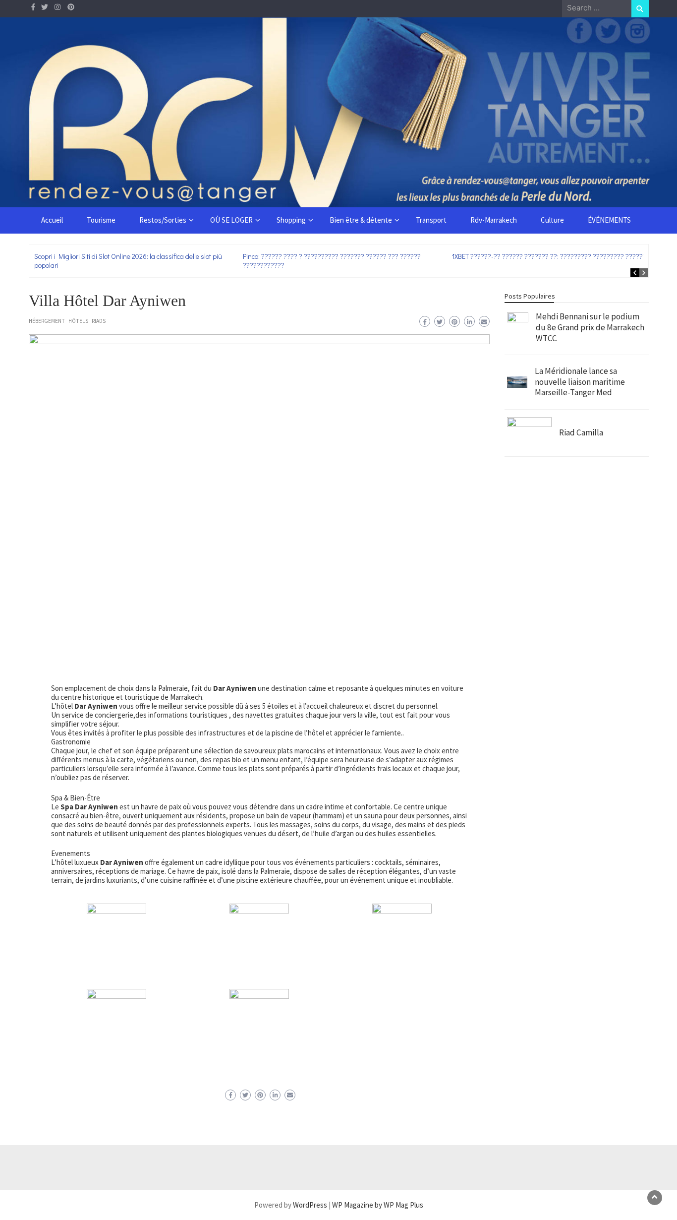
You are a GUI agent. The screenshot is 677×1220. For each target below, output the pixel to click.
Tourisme (101, 220)
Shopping (291, 220)
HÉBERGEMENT (47, 320)
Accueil (52, 220)
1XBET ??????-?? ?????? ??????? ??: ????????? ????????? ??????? (551, 256)
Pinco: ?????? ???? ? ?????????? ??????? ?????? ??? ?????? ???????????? (332, 260)
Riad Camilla (581, 432)
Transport (431, 220)
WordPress (310, 1205)
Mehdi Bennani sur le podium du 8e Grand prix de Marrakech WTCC (590, 327)
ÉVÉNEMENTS (609, 220)
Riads (99, 320)
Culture (552, 220)
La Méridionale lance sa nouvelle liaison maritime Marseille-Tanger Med (580, 382)
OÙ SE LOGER (231, 220)
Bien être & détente (361, 220)
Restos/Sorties (162, 220)
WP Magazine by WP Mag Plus (377, 1205)
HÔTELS (78, 320)
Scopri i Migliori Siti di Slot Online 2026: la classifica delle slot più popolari (128, 260)
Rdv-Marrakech (493, 220)
